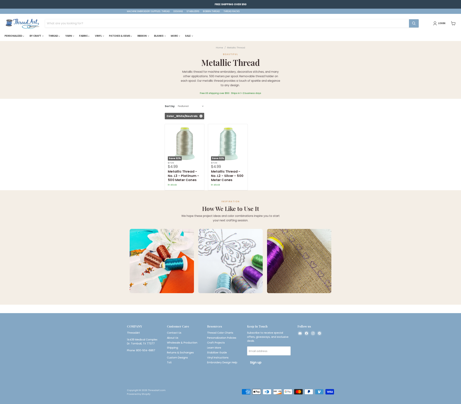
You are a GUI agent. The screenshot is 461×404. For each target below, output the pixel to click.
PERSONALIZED (14, 36)
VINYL (98, 36)
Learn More (214, 347)
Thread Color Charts (220, 333)
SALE (188, 36)
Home (219, 47)
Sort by (170, 106)
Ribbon (142, 36)
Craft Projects (216, 342)
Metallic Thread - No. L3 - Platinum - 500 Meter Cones (183, 175)
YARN (68, 36)
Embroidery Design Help (222, 362)
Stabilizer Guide (217, 352)
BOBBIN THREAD (211, 11)
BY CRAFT (36, 36)
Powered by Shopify (138, 394)
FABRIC (83, 36)
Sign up (255, 362)
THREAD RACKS (231, 11)
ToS (169, 362)
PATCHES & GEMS (120, 36)
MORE (174, 36)
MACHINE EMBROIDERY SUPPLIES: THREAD (148, 11)
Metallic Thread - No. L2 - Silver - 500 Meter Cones (227, 175)
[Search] (414, 23)
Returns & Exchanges (180, 352)
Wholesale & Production (182, 342)
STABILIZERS (193, 11)
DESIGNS (178, 11)
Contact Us (174, 333)
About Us (172, 338)
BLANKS (159, 36)
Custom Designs (177, 357)
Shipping (172, 347)
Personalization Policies (221, 338)
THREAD (53, 36)
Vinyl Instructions (218, 357)
